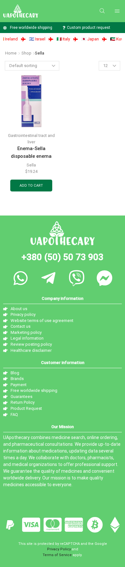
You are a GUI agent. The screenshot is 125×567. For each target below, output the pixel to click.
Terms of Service (57, 555)
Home (11, 53)
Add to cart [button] (31, 185)
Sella (31, 165)
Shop (26, 53)
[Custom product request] (63, 28)
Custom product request (88, 27)
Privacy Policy (59, 549)
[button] (102, 11)
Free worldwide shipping (31, 27)
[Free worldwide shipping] (5, 28)
